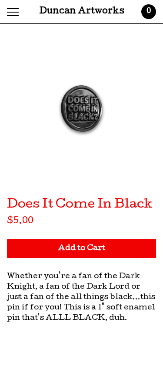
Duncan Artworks (81, 11)
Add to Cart (81, 248)
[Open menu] (15, 12)
